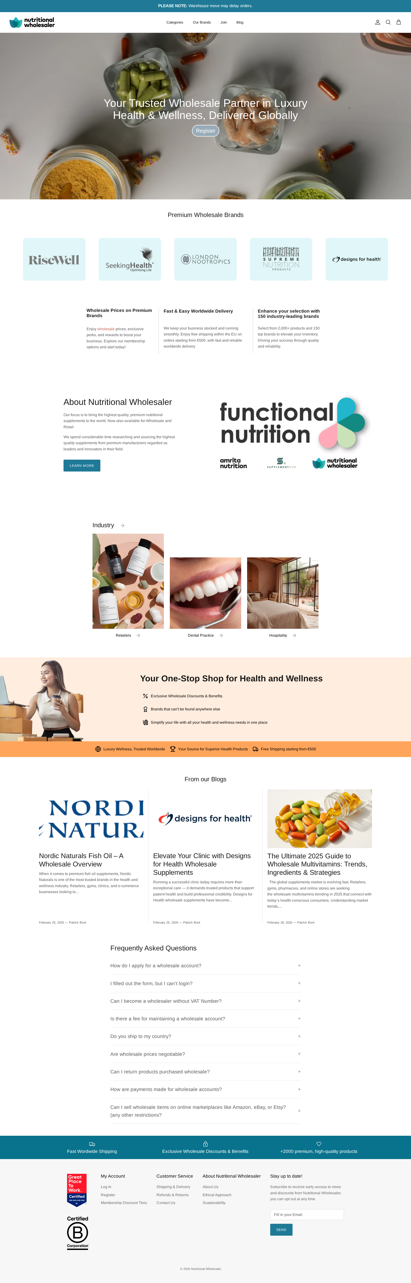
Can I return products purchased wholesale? (160, 1071)
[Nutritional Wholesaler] (32, 22)
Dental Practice (201, 635)
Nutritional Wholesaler (206, 1269)
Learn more (82, 465)
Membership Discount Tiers (124, 1203)
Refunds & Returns (173, 1195)
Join (223, 22)
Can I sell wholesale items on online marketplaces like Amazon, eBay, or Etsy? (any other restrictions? (198, 1111)
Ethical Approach (217, 1195)
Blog (239, 22)
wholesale (106, 329)
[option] (205, 116)
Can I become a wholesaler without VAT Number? (166, 1001)
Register (205, 131)
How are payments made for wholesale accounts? (166, 1089)
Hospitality (278, 635)
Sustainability (214, 1203)
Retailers (123, 635)
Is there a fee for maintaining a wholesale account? (167, 1018)
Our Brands (202, 22)
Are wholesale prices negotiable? (147, 1054)
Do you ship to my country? (140, 1036)
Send (281, 1230)
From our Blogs (205, 779)
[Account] (377, 22)
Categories (174, 22)
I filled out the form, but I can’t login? (151, 983)
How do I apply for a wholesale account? (155, 965)
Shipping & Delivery (173, 1187)
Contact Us (166, 1203)
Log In (106, 1187)
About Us (210, 1187)
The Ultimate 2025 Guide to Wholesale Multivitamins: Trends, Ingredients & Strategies (317, 864)
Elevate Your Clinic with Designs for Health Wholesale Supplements (202, 864)
